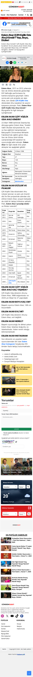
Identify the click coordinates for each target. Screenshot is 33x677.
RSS (5, 649)
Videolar (16, 2)
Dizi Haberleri (12, 15)
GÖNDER (16, 429)
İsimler (21, 15)
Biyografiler (5, 634)
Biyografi (15, 30)
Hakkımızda (21, 629)
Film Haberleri (6, 636)
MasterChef (5, 631)
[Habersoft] (21, 654)
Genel (3, 15)
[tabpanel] (16, 466)
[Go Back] (29, 673)
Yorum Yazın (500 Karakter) (9, 414)
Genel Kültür (5, 638)
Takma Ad (4, 403)
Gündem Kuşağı (7, 30)
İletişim (19, 626)
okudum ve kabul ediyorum (16, 434)
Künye (19, 624)
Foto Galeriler (24, 2)
